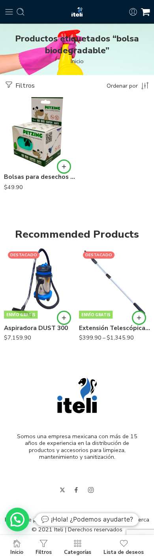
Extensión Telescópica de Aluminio (114, 328)
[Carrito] (145, 12)
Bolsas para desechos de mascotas (39, 177)
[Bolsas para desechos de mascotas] (39, 131)
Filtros (24, 85)
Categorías (77, 552)
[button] (64, 166)
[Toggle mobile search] (20, 12)
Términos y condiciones (95, 519)
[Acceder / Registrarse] (133, 12)
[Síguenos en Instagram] (90, 489)
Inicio (77, 61)
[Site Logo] (77, 395)
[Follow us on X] (62, 490)
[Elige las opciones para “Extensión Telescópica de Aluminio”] (139, 318)
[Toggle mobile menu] (9, 12)
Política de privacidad (32, 519)
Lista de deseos (123, 552)
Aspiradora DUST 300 (36, 328)
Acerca (140, 519)
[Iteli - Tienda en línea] (77, 12)
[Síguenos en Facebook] (76, 490)
